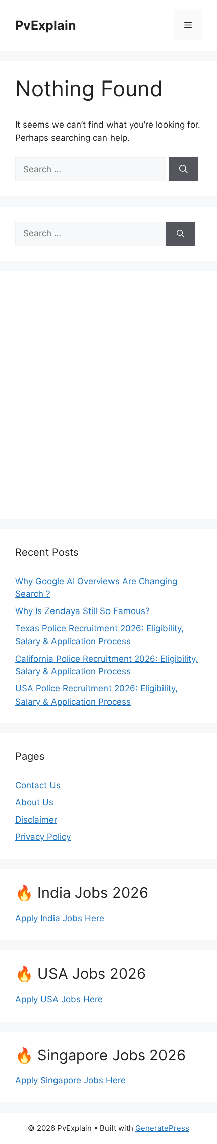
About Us (34, 802)
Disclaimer (36, 819)
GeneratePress (162, 1128)
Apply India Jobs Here (59, 918)
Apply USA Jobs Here (59, 999)
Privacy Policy (43, 837)
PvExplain (45, 25)
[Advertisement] (108, 395)
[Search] (183, 169)
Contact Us (38, 785)
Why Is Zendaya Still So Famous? (82, 611)
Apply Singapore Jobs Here (70, 1080)
